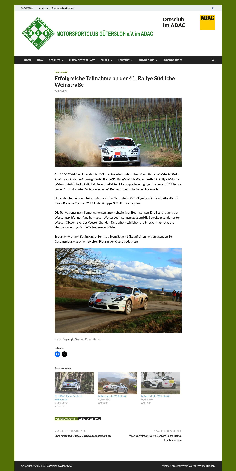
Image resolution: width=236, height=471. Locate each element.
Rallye (63, 72)
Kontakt (124, 60)
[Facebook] (213, 8)
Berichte (54, 60)
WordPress (195, 465)
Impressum (44, 8)
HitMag (210, 465)
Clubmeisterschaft (82, 60)
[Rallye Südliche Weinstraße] (117, 383)
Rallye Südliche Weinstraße (112, 396)
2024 (57, 72)
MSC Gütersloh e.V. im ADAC (57, 465)
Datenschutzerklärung (63, 8)
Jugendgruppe (172, 60)
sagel (90, 418)
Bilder (105, 60)
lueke (82, 418)
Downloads (146, 60)
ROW (40, 60)
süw (97, 418)
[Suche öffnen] (213, 60)
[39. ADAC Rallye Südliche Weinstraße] (74, 383)
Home (27, 60)
